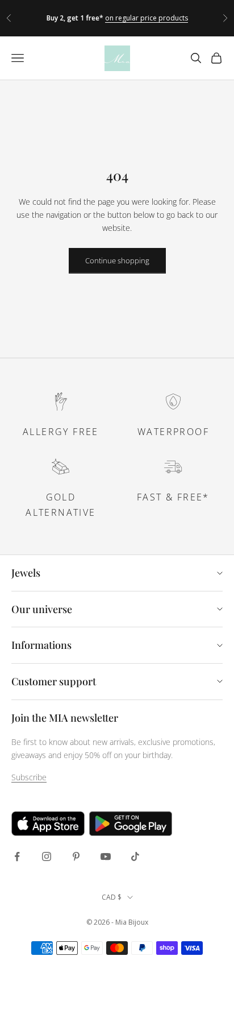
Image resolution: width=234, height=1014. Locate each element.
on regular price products (146, 18)
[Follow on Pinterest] (76, 856)
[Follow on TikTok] (135, 856)
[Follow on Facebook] (17, 856)
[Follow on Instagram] (46, 856)
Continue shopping (117, 260)
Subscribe (29, 777)
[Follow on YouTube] (105, 856)
